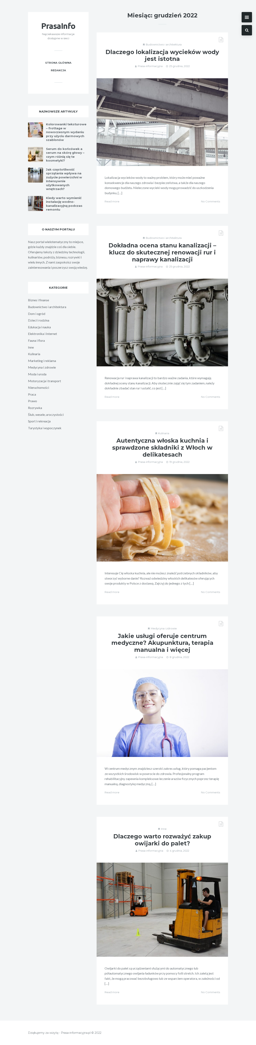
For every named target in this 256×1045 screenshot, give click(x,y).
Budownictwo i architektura (164, 44)
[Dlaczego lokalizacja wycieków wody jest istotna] (162, 122)
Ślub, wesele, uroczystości (46, 414)
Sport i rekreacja (39, 421)
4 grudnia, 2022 (179, 850)
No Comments (210, 201)
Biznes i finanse (38, 300)
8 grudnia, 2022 (179, 657)
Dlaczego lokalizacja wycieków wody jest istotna (162, 55)
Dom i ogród (36, 314)
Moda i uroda (37, 374)
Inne (164, 828)
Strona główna (58, 62)
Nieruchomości (38, 387)
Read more (112, 201)
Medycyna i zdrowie (164, 628)
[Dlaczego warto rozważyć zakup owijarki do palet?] (162, 910)
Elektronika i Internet (42, 334)
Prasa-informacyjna (150, 66)
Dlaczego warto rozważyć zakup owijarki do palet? (162, 840)
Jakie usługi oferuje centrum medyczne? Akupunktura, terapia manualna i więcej (162, 642)
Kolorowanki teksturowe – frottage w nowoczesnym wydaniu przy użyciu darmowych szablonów (66, 132)
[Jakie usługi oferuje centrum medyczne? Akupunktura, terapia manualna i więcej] (162, 713)
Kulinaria (163, 433)
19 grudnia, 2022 (179, 461)
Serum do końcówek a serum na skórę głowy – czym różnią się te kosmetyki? (65, 155)
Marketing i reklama (42, 361)
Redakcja (58, 70)
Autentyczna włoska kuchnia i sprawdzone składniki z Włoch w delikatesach (162, 447)
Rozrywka (35, 408)
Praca (32, 394)
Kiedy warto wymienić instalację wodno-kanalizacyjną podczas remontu (64, 204)
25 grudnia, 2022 (179, 66)
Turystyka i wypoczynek (44, 428)
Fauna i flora (36, 340)
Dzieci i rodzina (38, 320)
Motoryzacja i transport (44, 381)
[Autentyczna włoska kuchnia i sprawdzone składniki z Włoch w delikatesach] (162, 518)
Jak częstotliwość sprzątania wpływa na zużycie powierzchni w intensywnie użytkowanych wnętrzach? (64, 179)
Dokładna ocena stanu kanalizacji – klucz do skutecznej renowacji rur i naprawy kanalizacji (162, 252)
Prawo (32, 401)
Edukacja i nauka (39, 327)
